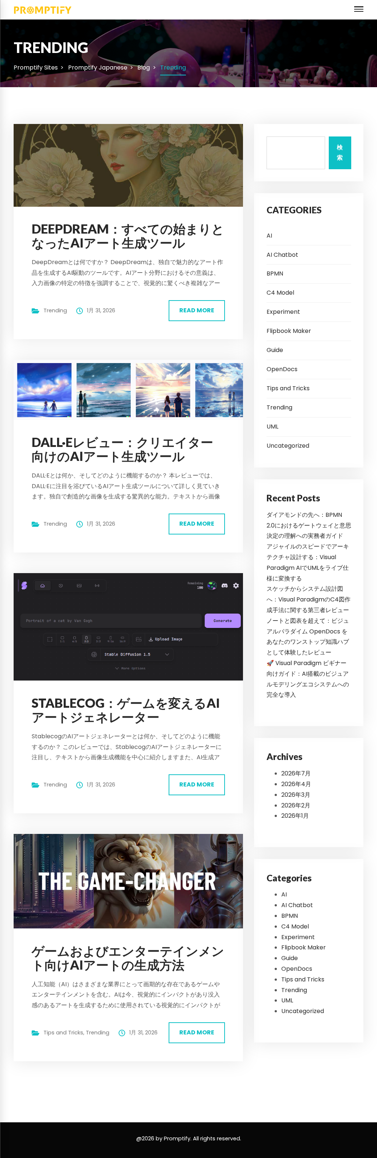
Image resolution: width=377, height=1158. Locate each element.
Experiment (283, 312)
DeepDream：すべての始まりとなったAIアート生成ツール (128, 235)
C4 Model (280, 292)
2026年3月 (295, 795)
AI (269, 235)
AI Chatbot (282, 255)
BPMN (275, 273)
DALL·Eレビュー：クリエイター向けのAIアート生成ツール (122, 448)
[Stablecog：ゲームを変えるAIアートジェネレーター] (134, 626)
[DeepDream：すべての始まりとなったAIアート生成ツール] (134, 165)
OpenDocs (282, 369)
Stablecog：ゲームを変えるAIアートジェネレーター (126, 709)
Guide (275, 350)
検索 (340, 152)
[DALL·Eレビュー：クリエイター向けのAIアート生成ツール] (134, 389)
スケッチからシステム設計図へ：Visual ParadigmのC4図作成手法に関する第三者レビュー (308, 599)
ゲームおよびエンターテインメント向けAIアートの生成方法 (128, 957)
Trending (55, 310)
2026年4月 (296, 784)
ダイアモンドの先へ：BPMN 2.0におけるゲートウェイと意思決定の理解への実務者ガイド (309, 525)
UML (272, 426)
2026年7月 (296, 773)
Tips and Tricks (63, 1032)
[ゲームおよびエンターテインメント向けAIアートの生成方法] (134, 881)
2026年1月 (295, 815)
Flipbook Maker (289, 331)
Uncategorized (288, 445)
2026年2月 (295, 805)
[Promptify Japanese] (43, 9)
